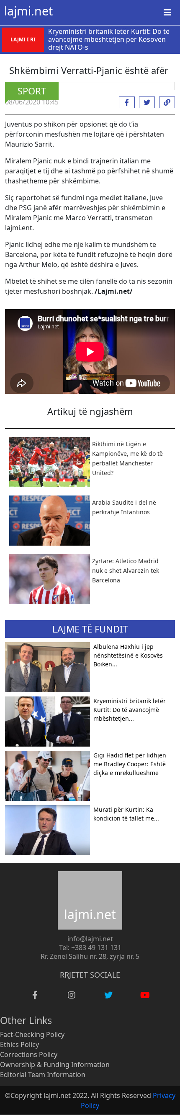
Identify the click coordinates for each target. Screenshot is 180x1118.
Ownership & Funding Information (55, 1064)
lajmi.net (28, 11)
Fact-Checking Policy (32, 1034)
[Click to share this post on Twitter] (145, 102)
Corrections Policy (28, 1054)
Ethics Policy (19, 1044)
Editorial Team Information (42, 1074)
